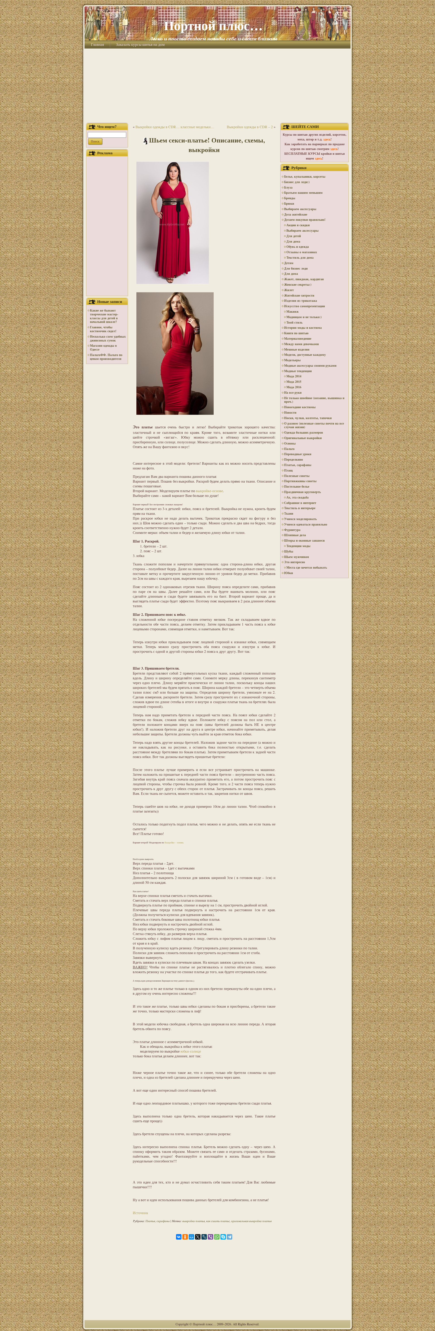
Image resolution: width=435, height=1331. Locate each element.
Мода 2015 (293, 381)
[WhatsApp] (217, 1237)
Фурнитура (292, 529)
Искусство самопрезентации (304, 306)
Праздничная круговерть (302, 491)
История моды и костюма (303, 327)
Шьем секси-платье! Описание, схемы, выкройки (207, 144)
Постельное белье (296, 486)
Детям (288, 262)
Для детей (293, 235)
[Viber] (210, 1237)
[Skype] (223, 1237)
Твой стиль (294, 322)
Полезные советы (296, 475)
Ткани (288, 513)
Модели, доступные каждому (305, 354)
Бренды (289, 198)
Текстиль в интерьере (299, 508)
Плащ (288, 470)
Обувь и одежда (297, 246)
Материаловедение (297, 338)
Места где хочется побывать (306, 567)
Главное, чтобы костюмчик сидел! (103, 329)
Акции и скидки (298, 225)
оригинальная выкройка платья (251, 1221)
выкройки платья (193, 1221)
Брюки (289, 203)
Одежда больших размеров (303, 432)
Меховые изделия (296, 349)
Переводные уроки (297, 454)
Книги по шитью (296, 333)
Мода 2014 (293, 376)
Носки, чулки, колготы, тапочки (308, 417)
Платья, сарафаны (157, 1221)
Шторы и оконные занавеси (304, 540)
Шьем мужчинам (296, 556)
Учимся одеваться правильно (305, 524)
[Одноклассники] (185, 1237)
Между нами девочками (301, 343)
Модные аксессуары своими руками (310, 365)
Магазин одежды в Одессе (103, 347)
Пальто (289, 448)
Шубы (288, 551)
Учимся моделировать (300, 518)
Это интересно (294, 562)
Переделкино (293, 459)
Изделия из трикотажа (300, 300)
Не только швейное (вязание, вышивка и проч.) (314, 399)
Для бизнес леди (296, 268)
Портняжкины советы (300, 481)
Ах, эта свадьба (297, 497)
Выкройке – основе (174, 842)
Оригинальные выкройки (303, 437)
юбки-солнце (191, 1051)
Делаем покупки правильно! (305, 219)
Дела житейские (295, 214)
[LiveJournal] (204, 1237)
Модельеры (292, 360)
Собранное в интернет (300, 502)
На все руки (293, 392)
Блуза (288, 187)
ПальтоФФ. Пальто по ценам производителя (106, 356)
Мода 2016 (293, 387)
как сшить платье (218, 1221)
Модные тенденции (298, 370)
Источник (140, 1212)
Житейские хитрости (299, 295)
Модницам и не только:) (304, 316)
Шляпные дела (295, 535)
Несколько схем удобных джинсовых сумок (108, 338)
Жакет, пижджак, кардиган (304, 279)
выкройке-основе (209, 490)
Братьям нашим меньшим (303, 192)
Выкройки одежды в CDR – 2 (250, 126)
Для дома (293, 241)
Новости (290, 412)
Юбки (288, 572)
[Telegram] (229, 1237)
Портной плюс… (213, 25)
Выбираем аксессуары (300, 208)
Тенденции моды (298, 545)
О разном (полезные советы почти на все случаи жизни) (314, 425)
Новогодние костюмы (300, 407)
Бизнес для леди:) (297, 181)
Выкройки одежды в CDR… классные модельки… (174, 126)
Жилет (289, 289)
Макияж (292, 311)
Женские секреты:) (298, 284)
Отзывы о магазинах (301, 252)
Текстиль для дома (300, 257)
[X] (198, 1237)
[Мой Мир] (191, 1237)
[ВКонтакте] (178, 1237)
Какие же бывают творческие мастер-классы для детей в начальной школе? (104, 316)
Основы (290, 443)
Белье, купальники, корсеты (304, 176)
